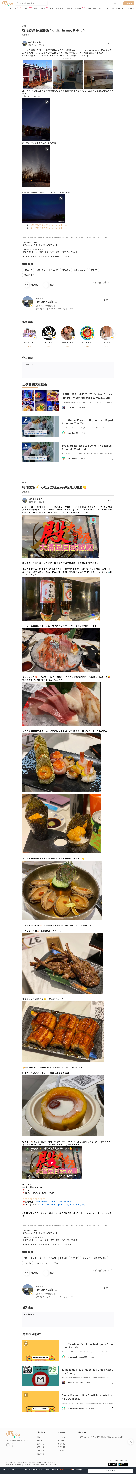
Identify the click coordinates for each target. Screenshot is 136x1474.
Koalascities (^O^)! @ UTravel (29, 342)
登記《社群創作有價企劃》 (49, 245)
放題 (25, 1258)
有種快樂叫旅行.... (36, 42)
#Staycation (112, 1437)
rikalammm (106, 342)
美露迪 (57, 1263)
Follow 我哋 (68, 256)
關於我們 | (10, 1465)
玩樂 (112, 8)
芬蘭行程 (94, 270)
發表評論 (29, 364)
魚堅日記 (49, 342)
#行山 (86, 1437)
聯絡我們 (53, 1465)
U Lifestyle (11, 1462)
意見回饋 (40, 1450)
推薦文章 (59, 8)
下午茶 (42, 1258)
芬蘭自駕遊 (65, 270)
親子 (118, 8)
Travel (21, 1462)
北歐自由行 (53, 270)
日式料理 (52, 1258)
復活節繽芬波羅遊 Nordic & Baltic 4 (49, 225)
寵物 (57, 252)
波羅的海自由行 (80, 270)
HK (27, 1462)
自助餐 (33, 1258)
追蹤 (109, 43)
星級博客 (68, 8)
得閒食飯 (63, 1258)
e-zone (53, 1462)
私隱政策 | (37, 1465)
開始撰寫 (128, 3)
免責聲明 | (19, 1465)
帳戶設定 (61, 1440)
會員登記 (117, 3)
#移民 (120, 1437)
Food (40, 1462)
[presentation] (22, 334)
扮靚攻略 (65, 252)
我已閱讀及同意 (110, 1471)
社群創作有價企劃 (10, 8)
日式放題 (74, 1258)
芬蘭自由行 (28, 270)
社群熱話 (25, 8)
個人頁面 (61, 1437)
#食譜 (97, 1437)
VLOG (88, 8)
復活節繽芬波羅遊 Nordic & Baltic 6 (49, 228)
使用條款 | (28, 1465)
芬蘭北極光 (40, 270)
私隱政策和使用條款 (65, 1470)
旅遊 (101, 8)
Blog (47, 1462)
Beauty (33, 1462)
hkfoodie (27, 1263)
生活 (123, 8)
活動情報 (73, 252)
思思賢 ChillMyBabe (68, 342)
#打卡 (92, 1437)
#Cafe (103, 1437)
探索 (52, 8)
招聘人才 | (45, 1465)
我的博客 (61, 1450)
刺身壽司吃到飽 (100, 1258)
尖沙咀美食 (85, 1258)
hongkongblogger (43, 1263)
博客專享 (78, 8)
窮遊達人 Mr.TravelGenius (87, 342)
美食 (95, 8)
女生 (106, 8)
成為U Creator (39, 8)
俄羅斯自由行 (28, 275)
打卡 (35, 252)
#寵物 (80, 1437)
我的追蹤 (61, 1447)
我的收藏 (61, 1443)
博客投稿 (40, 1454)
